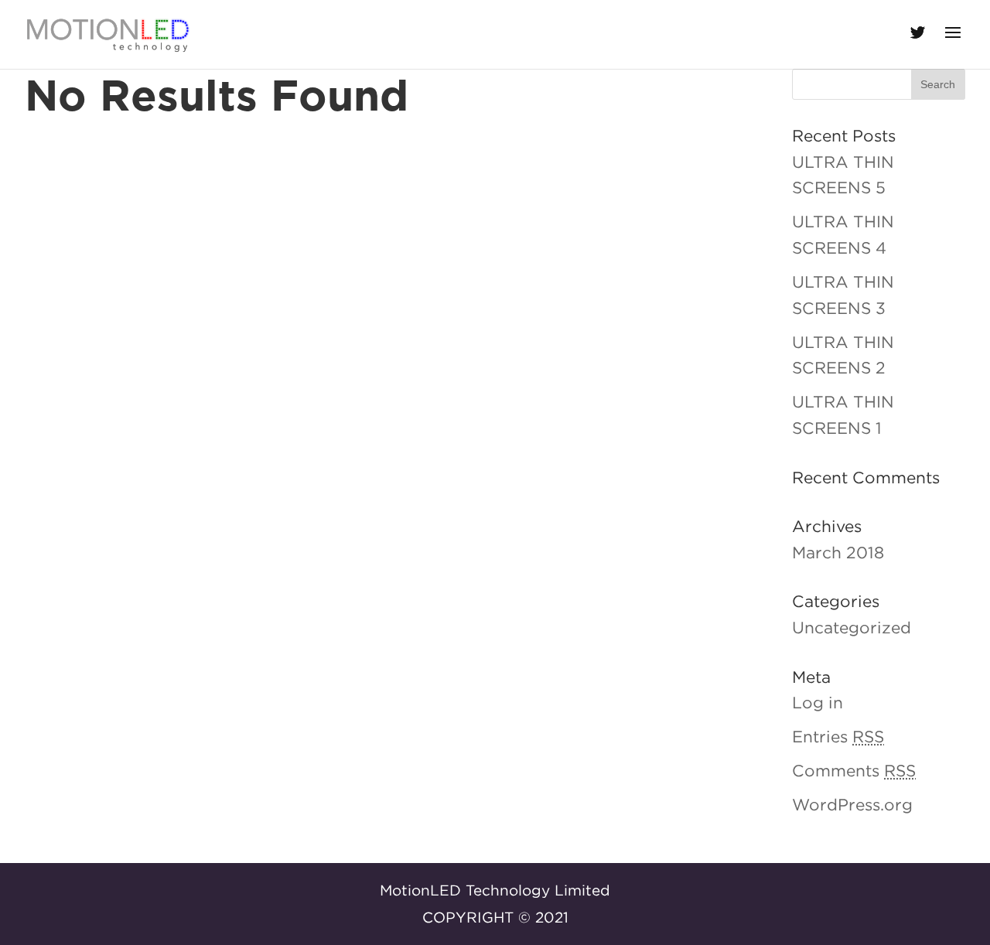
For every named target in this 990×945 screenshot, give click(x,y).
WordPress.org (852, 804)
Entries (838, 736)
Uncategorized (851, 627)
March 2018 (838, 552)
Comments (854, 770)
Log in (817, 702)
